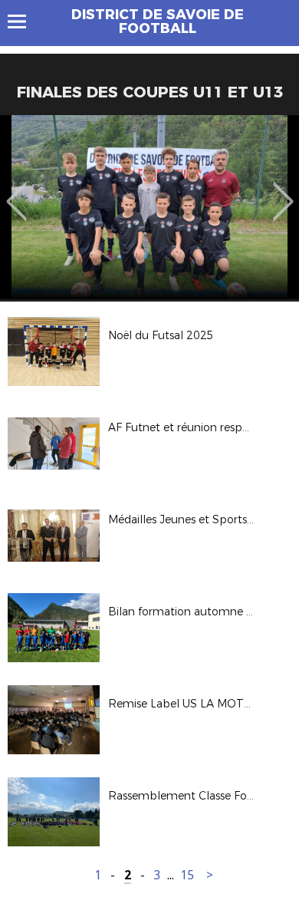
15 (187, 875)
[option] (149, 207)
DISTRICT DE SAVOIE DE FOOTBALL (157, 21)
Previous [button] (16, 190)
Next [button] (283, 190)
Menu (24, 21)
